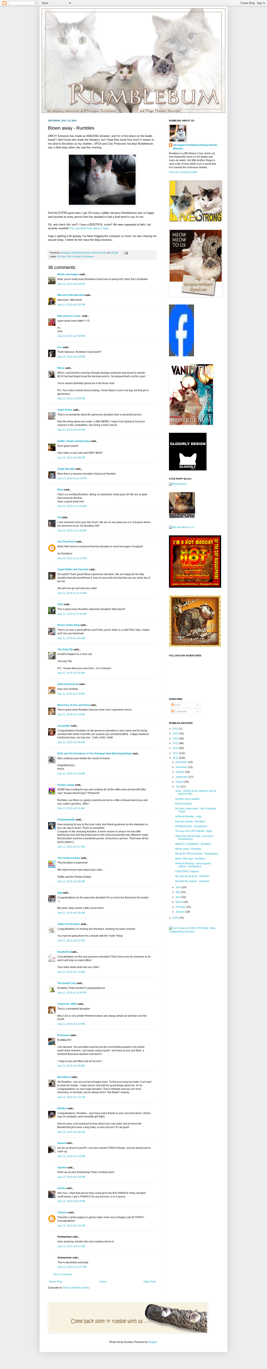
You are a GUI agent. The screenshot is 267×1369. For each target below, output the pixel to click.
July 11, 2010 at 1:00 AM (71, 638)
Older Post (149, 1281)
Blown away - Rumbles (188, 848)
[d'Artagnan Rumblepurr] (181, 355)
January (180, 911)
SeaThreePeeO (66, 541)
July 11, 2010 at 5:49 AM (71, 881)
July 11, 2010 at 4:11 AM (71, 808)
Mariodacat (64, 1077)
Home (102, 1281)
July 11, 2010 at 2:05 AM (71, 672)
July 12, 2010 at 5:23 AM (71, 1156)
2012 (176, 748)
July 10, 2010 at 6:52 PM (71, 304)
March (179, 901)
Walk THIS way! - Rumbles (190, 858)
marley (61, 1188)
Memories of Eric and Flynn (73, 705)
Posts (177, 705)
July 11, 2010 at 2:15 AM (71, 693)
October (180, 771)
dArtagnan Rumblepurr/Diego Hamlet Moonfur (195, 147)
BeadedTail (64, 951)
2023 (176, 728)
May (178, 892)
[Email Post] (125, 252)
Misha (60, 368)
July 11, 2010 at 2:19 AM (71, 714)
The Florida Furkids (68, 858)
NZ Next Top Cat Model (69, 256)
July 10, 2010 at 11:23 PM (71, 506)
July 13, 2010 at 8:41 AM (71, 1246)
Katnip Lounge (65, 784)
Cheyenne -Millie (67, 1003)
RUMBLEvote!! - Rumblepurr (191, 826)
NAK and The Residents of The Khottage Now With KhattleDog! (94, 753)
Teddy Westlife (66, 468)
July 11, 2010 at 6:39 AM (71, 912)
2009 (176, 917)
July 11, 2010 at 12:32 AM (71, 614)
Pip (59, 517)
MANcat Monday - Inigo (188, 816)
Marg (60, 489)
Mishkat (62, 1108)
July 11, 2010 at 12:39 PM (71, 992)
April (178, 897)
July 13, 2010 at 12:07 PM (72, 1267)
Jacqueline (63, 725)
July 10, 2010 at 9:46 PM (71, 457)
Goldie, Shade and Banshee (73, 441)
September (182, 777)
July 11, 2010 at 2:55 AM (71, 742)
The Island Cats (66, 983)
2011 (176, 753)
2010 (176, 757)
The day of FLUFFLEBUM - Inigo (193, 831)
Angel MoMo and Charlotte (73, 569)
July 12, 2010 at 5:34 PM (71, 1176)
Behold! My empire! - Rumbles (192, 881)
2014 (176, 738)
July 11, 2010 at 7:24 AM (71, 971)
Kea (59, 347)
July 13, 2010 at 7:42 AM (71, 1225)
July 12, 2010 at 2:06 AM (71, 1132)
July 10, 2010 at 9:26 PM (71, 429)
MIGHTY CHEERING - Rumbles (193, 844)
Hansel (61, 1143)
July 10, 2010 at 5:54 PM (71, 284)
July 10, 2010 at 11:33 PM (71, 530)
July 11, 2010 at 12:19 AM (71, 593)
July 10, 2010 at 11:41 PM (71, 558)
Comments (180, 711)
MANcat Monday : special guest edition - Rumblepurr (193, 865)
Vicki (60, 604)
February (181, 906)
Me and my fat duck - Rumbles (192, 876)
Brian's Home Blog (68, 625)
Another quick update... (188, 798)
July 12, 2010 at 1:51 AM (71, 1097)
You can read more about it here (89, 228)
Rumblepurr (88, 256)
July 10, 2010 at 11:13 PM (71, 478)
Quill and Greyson (67, 684)
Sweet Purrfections (68, 924)
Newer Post (55, 1281)
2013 (176, 743)
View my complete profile (183, 172)
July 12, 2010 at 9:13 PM (71, 1201)
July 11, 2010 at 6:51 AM (71, 940)
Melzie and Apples (68, 274)
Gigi (59, 892)
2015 (176, 733)
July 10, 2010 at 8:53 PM (71, 356)
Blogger (152, 1342)
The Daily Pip (65, 649)
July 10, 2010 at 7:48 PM (71, 336)
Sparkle (62, 1167)
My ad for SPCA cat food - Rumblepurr (196, 853)
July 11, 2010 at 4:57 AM (71, 846)
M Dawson (63, 1035)
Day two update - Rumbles (190, 821)
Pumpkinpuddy (66, 819)
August (180, 781)
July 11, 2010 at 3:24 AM (71, 773)
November (182, 767)
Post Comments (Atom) (76, 1287)
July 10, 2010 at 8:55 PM (71, 398)
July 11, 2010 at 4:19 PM (71, 1024)
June (179, 887)
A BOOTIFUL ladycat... (187, 871)
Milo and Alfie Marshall (70, 295)
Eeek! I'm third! (183, 803)
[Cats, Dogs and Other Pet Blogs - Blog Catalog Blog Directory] (194, 931)
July (178, 786)
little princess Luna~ (69, 316)
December (182, 762)
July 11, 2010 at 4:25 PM (71, 1065)
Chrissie (62, 1212)
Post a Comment (62, 1274)
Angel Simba (64, 409)
